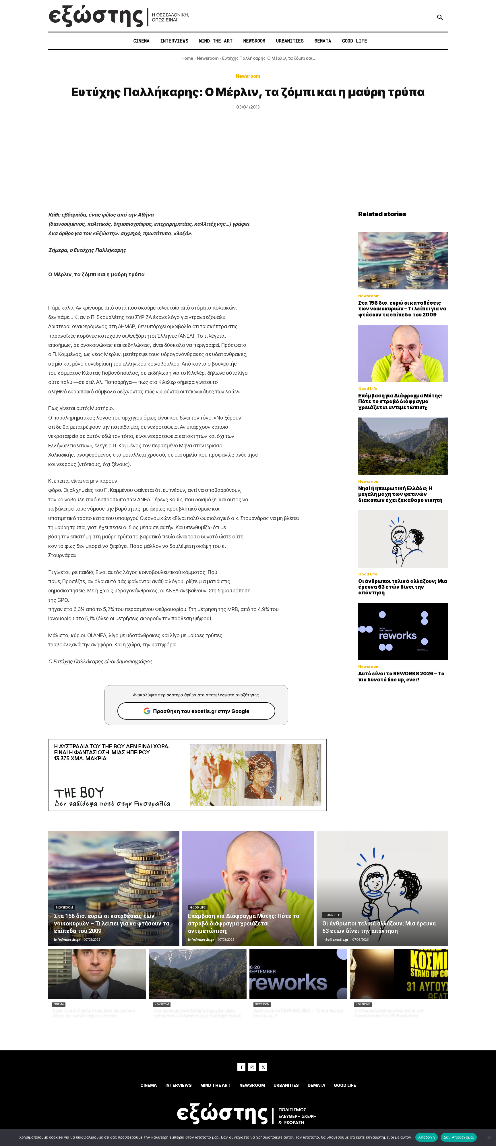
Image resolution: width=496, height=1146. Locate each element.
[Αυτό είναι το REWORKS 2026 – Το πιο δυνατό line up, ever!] (403, 631)
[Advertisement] (248, 167)
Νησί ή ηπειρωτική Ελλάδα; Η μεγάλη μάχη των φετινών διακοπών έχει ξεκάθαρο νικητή (400, 494)
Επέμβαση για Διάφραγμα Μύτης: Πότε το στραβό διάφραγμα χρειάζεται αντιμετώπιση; (400, 401)
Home (187, 58)
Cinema (59, 1004)
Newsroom (207, 58)
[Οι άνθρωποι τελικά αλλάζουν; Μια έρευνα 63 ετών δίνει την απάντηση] (403, 539)
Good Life (367, 389)
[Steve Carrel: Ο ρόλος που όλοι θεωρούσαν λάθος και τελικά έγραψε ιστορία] (97, 974)
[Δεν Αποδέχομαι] (489, 1137)
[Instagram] (252, 1067)
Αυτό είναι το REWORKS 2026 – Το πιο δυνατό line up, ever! (401, 676)
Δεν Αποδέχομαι (458, 1137)
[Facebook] (241, 1067)
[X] (263, 1067)
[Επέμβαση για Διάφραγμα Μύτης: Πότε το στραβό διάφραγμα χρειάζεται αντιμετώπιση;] (403, 353)
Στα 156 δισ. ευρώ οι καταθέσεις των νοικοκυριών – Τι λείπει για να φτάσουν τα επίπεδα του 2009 (402, 309)
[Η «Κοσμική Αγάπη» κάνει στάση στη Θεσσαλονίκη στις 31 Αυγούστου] (399, 974)
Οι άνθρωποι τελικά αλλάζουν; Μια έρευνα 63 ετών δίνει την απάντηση (402, 587)
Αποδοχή (426, 1137)
